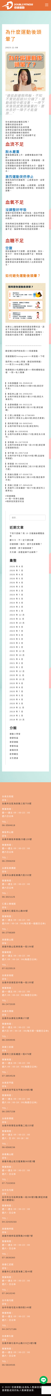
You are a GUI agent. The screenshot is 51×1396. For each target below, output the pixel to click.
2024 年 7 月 (16, 595)
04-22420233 (9, 1222)
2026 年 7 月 (16, 570)
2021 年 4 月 (16, 659)
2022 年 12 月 (17, 651)
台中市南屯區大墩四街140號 (17, 1307)
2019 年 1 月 (16, 716)
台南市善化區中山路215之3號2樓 (19, 1343)
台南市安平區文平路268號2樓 (17, 1090)
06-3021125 (8, 897)
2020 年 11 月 (17, 675)
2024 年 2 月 (16, 607)
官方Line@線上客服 (20, 364)
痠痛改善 (14, 750)
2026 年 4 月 (16, 583)
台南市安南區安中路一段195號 (18, 982)
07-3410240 (8, 1293)
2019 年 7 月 (16, 711)
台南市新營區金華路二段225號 (18, 1125)
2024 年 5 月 (16, 599)
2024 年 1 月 (16, 611)
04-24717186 (9, 1329)
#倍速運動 (10, 496)
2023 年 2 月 (16, 643)
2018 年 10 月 (17, 720)
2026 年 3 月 (16, 587)
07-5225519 (8, 968)
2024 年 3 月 (16, 603)
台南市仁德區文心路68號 (15, 911)
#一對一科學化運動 (14, 499)
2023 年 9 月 (16, 627)
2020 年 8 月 (16, 687)
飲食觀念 (14, 754)
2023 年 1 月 (16, 647)
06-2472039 (8, 1004)
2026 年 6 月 (16, 574)
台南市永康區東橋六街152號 (17, 875)
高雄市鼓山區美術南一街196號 (18, 946)
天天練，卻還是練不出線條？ (24, 552)
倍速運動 (33, 351)
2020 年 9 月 (16, 683)
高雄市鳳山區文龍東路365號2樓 (18, 1161)
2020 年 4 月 (16, 699)
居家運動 (14, 742)
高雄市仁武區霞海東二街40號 (17, 1271)
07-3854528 (8, 1076)
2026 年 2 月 (16, 591)
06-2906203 (8, 861)
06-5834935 (8, 1365)
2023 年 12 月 (17, 615)
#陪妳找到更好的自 (14, 501)
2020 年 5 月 (16, 695)
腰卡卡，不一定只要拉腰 (22, 540)
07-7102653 (8, 1183)
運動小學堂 (15, 734)
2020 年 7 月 (16, 691)
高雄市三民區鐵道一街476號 (17, 1054)
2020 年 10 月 (17, 679)
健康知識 (14, 738)
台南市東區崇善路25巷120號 (17, 839)
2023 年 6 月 (16, 635)
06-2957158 (8, 1111)
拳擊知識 (14, 746)
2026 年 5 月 (16, 579)
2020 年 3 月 (16, 703)
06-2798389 (8, 932)
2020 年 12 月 (17, 671)
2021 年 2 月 (16, 663)
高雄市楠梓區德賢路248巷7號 (17, 1236)
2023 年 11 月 (17, 619)
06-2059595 (8, 1040)
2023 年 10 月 (17, 623)
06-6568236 (8, 1147)
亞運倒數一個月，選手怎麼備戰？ (26, 544)
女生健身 (14, 758)
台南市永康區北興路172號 (15, 1018)
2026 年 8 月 (16, 566)
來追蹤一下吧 (38, 356)
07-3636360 (8, 1257)
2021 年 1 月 (16, 667)
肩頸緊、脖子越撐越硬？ (22, 548)
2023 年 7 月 (16, 631)
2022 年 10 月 (17, 655)
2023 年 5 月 (16, 639)
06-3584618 (8, 825)
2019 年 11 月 (17, 707)
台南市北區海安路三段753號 (17, 803)
